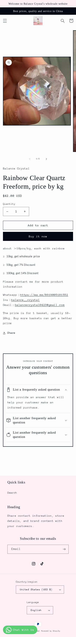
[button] (5, 20)
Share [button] (11, 332)
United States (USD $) (36, 589)
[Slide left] (30, 159)
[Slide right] (46, 159)
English (36, 610)
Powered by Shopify (50, 631)
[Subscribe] (64, 549)
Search (12, 492)
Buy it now (38, 236)
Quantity (9, 203)
